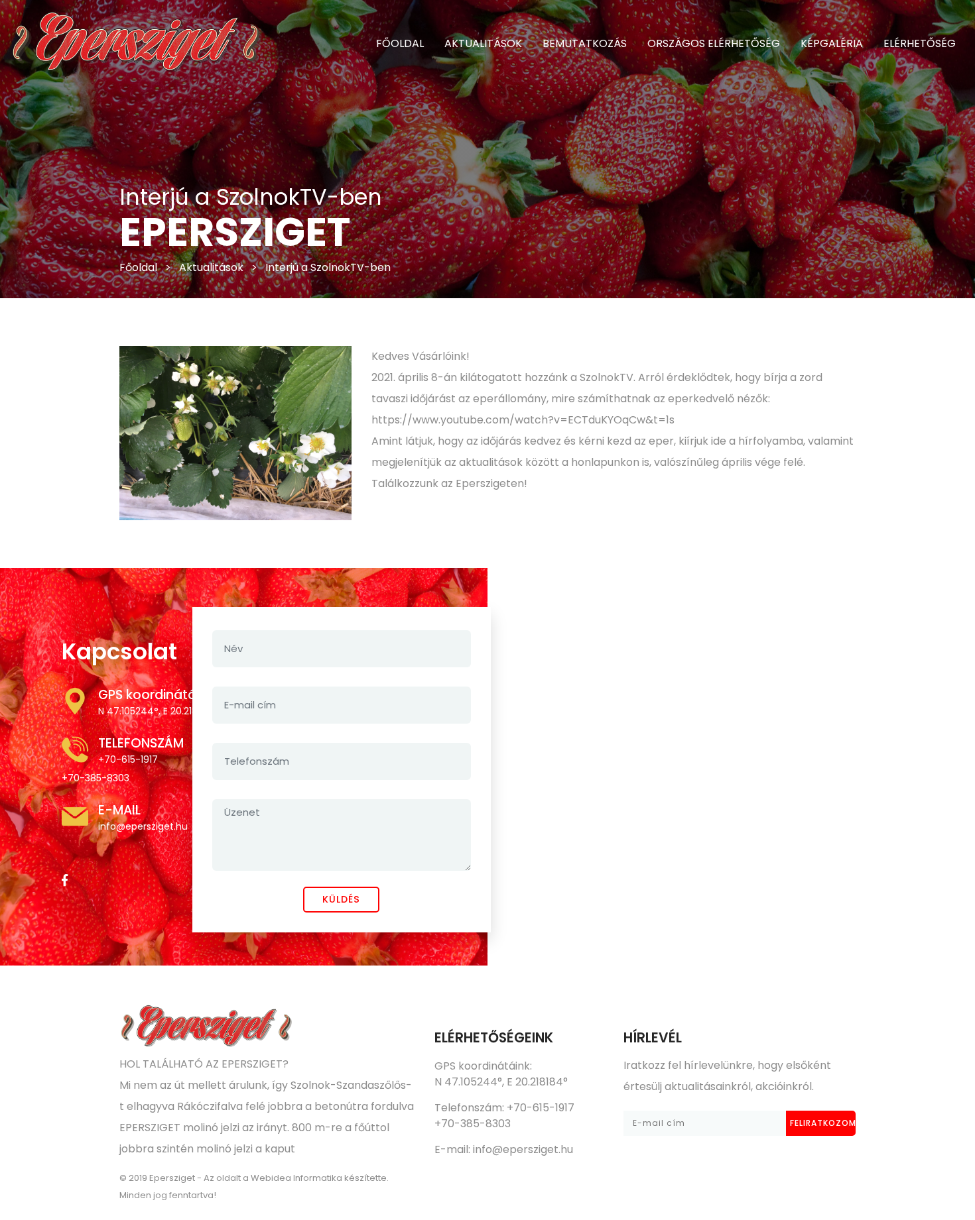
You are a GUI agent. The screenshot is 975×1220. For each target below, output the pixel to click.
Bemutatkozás (585, 43)
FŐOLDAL (400, 43)
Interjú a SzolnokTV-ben (328, 267)
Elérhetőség (919, 43)
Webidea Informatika (296, 1178)
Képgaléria (832, 43)
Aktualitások (483, 43)
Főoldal (138, 267)
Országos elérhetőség (713, 43)
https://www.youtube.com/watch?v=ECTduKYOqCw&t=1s (523, 419)
